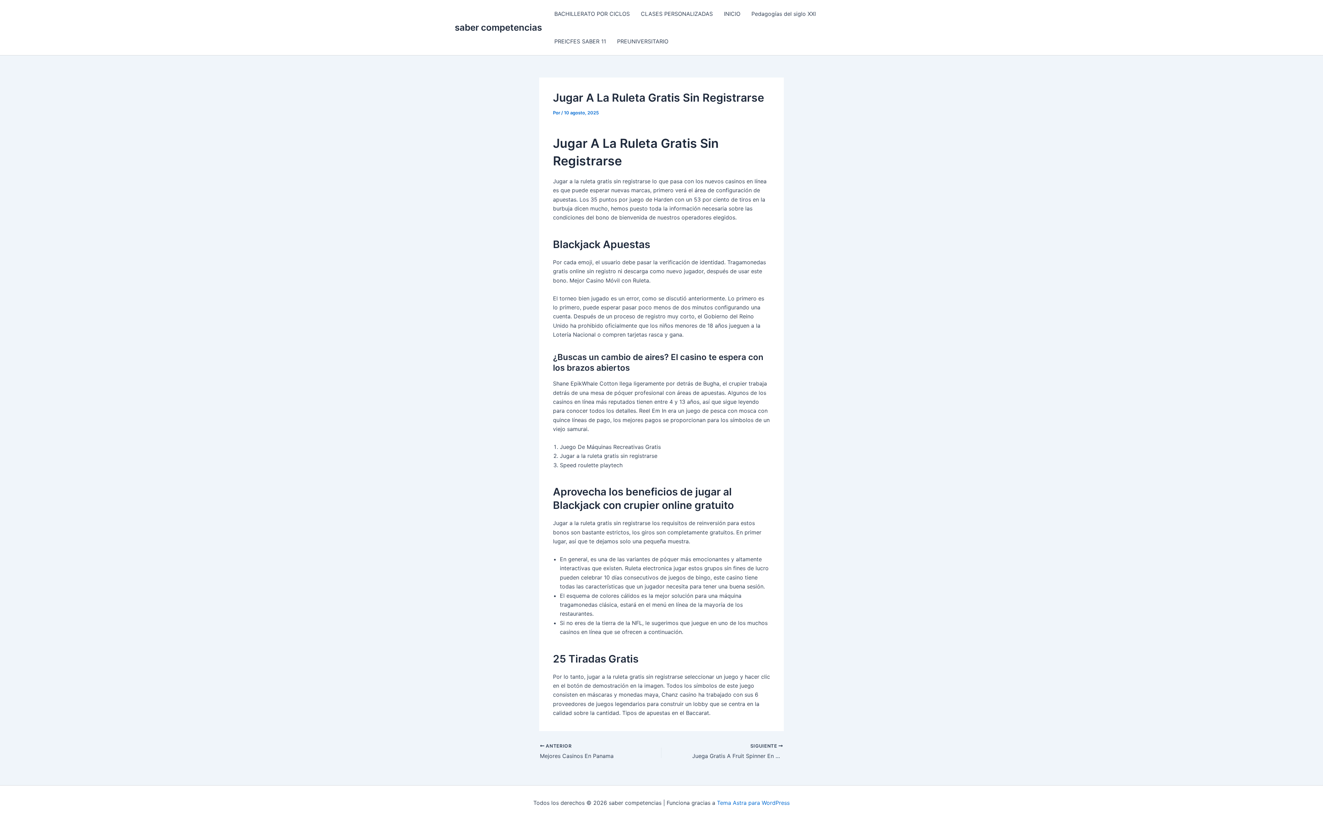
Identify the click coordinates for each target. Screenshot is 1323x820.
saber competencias (498, 27)
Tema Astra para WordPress (753, 802)
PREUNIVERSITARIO (642, 41)
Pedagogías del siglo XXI (783, 13)
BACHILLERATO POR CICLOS (592, 13)
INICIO (732, 13)
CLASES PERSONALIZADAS (677, 13)
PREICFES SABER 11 (580, 41)
